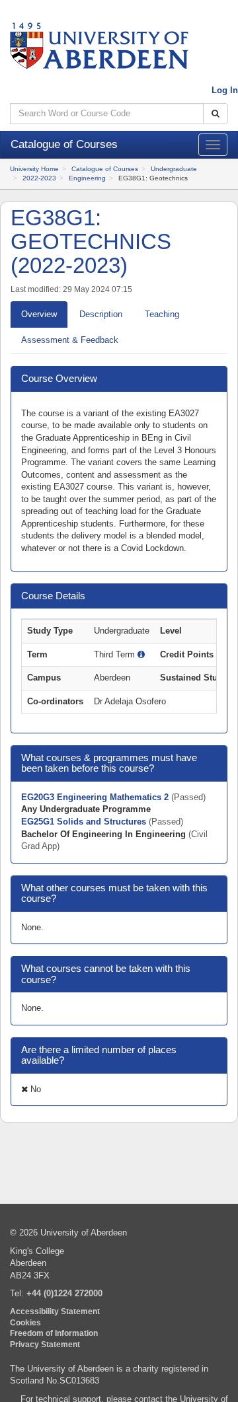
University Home (34, 168)
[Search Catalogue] (215, 114)
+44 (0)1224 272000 (64, 1293)
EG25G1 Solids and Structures (85, 822)
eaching (162, 314)
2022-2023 (39, 178)
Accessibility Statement (55, 1311)
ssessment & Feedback (69, 340)
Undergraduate (174, 168)
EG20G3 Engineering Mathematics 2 (96, 797)
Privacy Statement (45, 1344)
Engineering (87, 178)
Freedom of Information (54, 1333)
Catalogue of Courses (104, 168)
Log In (225, 90)
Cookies (25, 1322)
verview (39, 314)
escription (100, 314)
